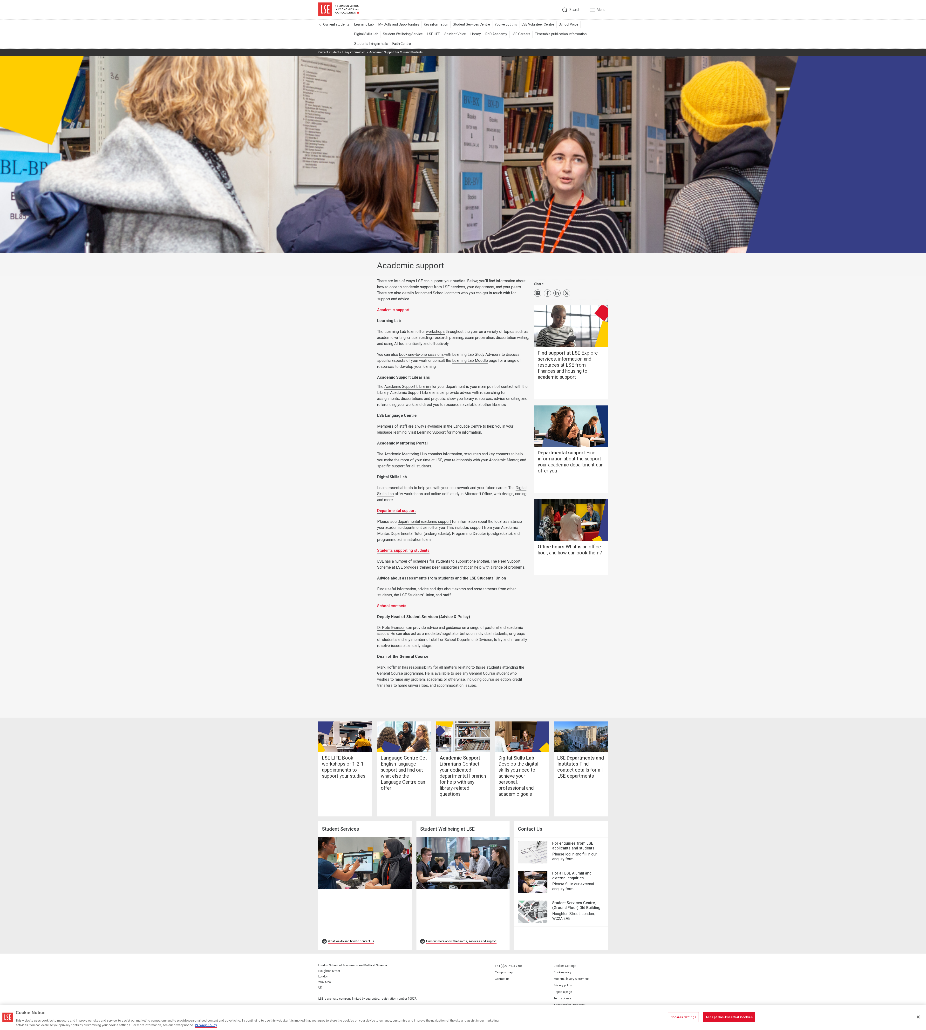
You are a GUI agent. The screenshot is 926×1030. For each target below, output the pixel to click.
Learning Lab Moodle (470, 360)
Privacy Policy (206, 1025)
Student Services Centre (471, 24)
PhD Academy (496, 34)
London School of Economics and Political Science (338, 9)
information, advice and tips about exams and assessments (447, 589)
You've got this (506, 24)
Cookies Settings (565, 966)
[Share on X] (566, 293)
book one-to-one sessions (421, 354)
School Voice (568, 24)
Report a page (563, 992)
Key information (436, 24)
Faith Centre (401, 44)
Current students (336, 24)
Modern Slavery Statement (571, 979)
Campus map (503, 972)
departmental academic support (425, 521)
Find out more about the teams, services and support (461, 941)
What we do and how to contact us (351, 941)
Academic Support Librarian (407, 386)
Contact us (502, 979)
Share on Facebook (547, 293)
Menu (601, 10)
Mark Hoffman (389, 667)
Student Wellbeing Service (403, 34)
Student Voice (455, 34)
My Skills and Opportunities (398, 24)
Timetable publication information (561, 34)
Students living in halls (371, 44)
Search (574, 10)
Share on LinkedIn (557, 293)
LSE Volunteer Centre (538, 24)
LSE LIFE (433, 34)
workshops (435, 331)
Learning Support (431, 432)
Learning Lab (364, 24)
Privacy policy (563, 985)
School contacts (446, 293)
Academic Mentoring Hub (405, 454)
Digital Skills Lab (366, 34)
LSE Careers (521, 34)
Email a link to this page (537, 293)
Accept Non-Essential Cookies (729, 1017)
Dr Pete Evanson (391, 627)
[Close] (918, 1017)
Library (475, 34)
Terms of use (562, 998)
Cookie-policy (562, 972)
